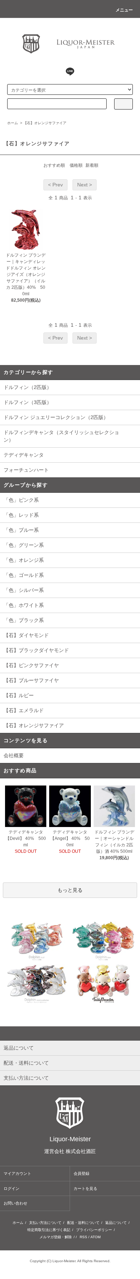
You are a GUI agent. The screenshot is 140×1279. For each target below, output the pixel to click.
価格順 (76, 165)
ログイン (11, 1188)
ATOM (95, 1237)
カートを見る (85, 1188)
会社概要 (14, 755)
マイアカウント (17, 1173)
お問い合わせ (15, 1203)
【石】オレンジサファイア (44, 123)
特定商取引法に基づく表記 (48, 1230)
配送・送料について (83, 1223)
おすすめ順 (54, 165)
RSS (83, 1237)
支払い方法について (45, 1223)
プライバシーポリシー (94, 1230)
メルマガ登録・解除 (55, 1237)
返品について (116, 1223)
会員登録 (81, 1173)
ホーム (12, 123)
